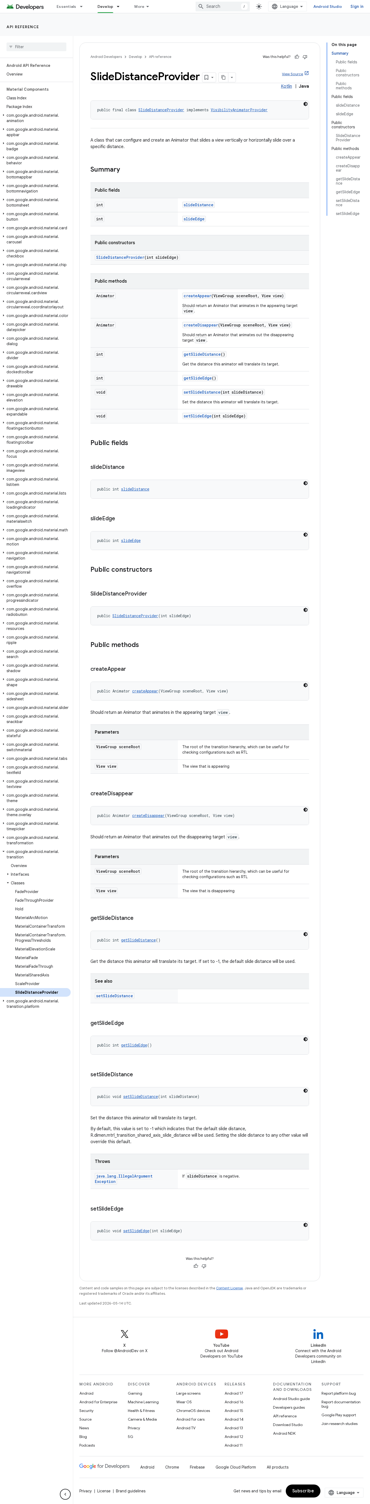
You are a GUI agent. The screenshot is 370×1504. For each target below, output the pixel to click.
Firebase (197, 1467)
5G (130, 1436)
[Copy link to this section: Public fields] (133, 443)
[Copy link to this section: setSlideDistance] (138, 1075)
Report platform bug (339, 1393)
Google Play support (339, 1415)
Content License (229, 1288)
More (139, 6)
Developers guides (289, 1407)
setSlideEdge (198, 415)
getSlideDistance (202, 354)
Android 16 (234, 1402)
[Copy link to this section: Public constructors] (157, 570)
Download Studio (288, 1424)
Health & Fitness (141, 1410)
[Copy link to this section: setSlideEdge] (129, 1209)
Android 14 (234, 1419)
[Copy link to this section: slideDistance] (130, 467)
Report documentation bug (341, 1404)
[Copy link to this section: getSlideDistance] (139, 918)
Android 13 (234, 1427)
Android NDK (284, 1433)
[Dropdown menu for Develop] (120, 6)
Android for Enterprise (98, 1402)
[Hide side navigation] (65, 1494)
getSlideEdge (198, 378)
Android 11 (234, 1445)
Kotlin (286, 86)
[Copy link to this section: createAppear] (131, 669)
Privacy (134, 1427)
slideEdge (194, 218)
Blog (83, 1436)
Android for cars (190, 1419)
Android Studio (327, 6)
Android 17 (234, 1393)
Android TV (186, 1427)
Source (85, 1419)
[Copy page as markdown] (223, 77)
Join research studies (340, 1423)
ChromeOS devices (193, 1410)
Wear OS (184, 1402)
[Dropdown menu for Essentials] (83, 6)
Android (86, 1393)
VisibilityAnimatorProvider (239, 109)
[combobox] (223, 6)
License (104, 1491)
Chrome (172, 1467)
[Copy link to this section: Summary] (125, 170)
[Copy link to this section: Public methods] (144, 645)
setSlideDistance (202, 392)
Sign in (356, 6)
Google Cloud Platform (236, 1467)
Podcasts (87, 1445)
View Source (292, 74)
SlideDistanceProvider (161, 109)
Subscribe (303, 1491)
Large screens (188, 1393)
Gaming (135, 1393)
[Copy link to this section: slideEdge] (120, 519)
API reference (23, 26)
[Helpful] (297, 57)
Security (86, 1410)
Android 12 (234, 1436)
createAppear (197, 295)
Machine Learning (143, 1402)
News (84, 1427)
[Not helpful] (305, 57)
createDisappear (201, 325)
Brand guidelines (130, 1491)
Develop (105, 6)
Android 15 (234, 1410)
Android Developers (106, 56)
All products (277, 1467)
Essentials (66, 6)
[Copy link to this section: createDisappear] (138, 794)
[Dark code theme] (305, 104)
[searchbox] (36, 46)
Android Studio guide (291, 1398)
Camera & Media (142, 1419)
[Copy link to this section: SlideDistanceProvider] (152, 594)
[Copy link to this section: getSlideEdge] (129, 1023)
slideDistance (198, 204)
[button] (35, 118)
